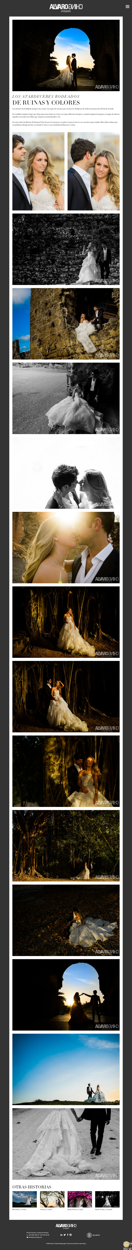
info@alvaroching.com (35, 1237)
